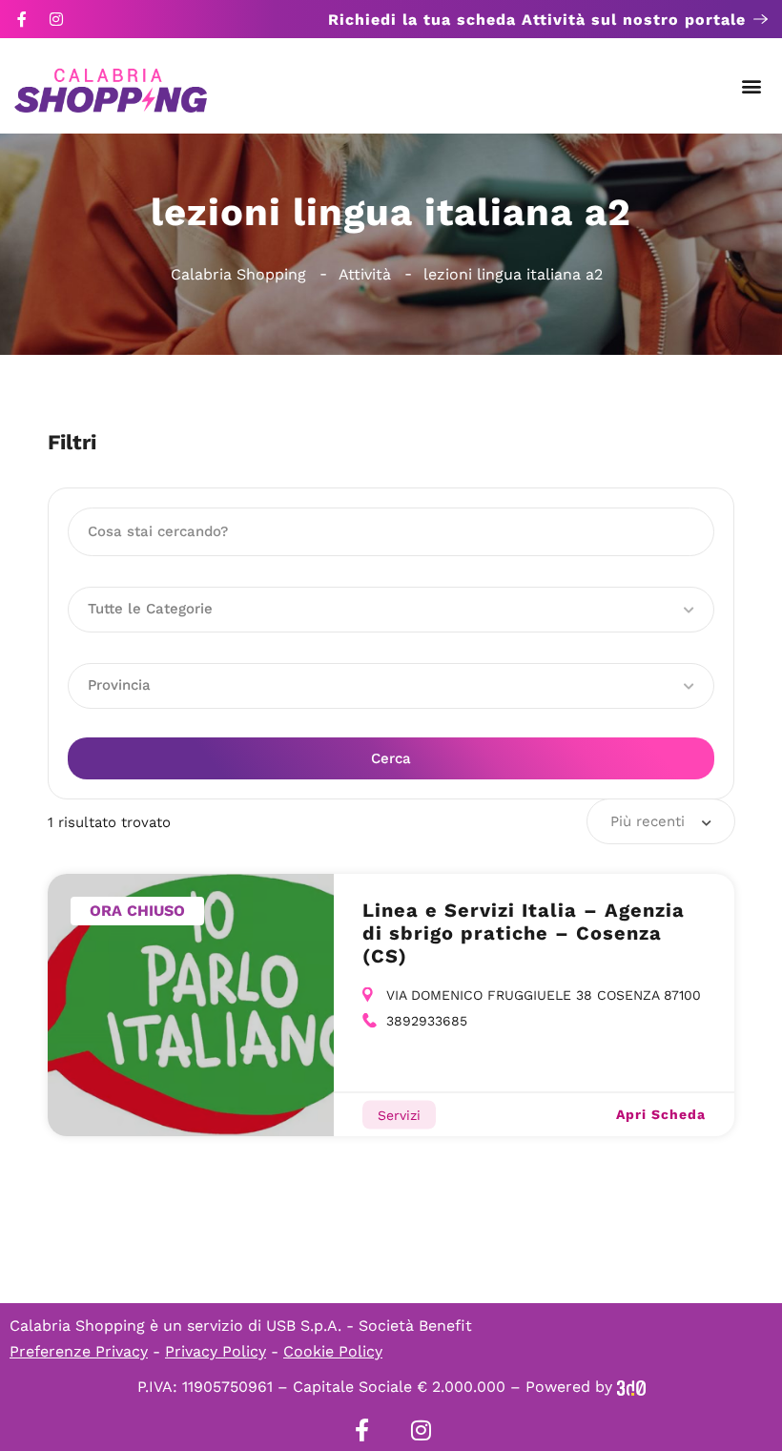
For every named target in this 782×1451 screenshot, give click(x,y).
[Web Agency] (631, 1387)
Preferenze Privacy (79, 1351)
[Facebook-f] (22, 19)
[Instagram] (56, 19)
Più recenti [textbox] (647, 821)
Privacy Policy (215, 1351)
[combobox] (660, 821)
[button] (752, 86)
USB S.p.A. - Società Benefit (369, 1325)
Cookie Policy (332, 1351)
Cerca (391, 758)
